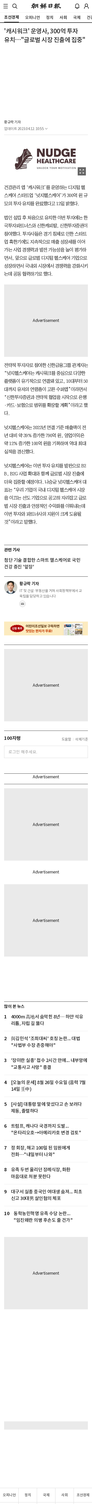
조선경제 (83, 1495)
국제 (46, 1495)
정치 (28, 1495)
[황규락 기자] (10, 587)
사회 (64, 1495)
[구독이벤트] (46, 629)
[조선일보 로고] (46, 6)
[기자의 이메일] (22, 605)
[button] (6, 6)
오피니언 (9, 1495)
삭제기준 (81, 739)
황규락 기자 (12, 122)
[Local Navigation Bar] (6, 6)
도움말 (66, 739)
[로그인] (86, 6)
